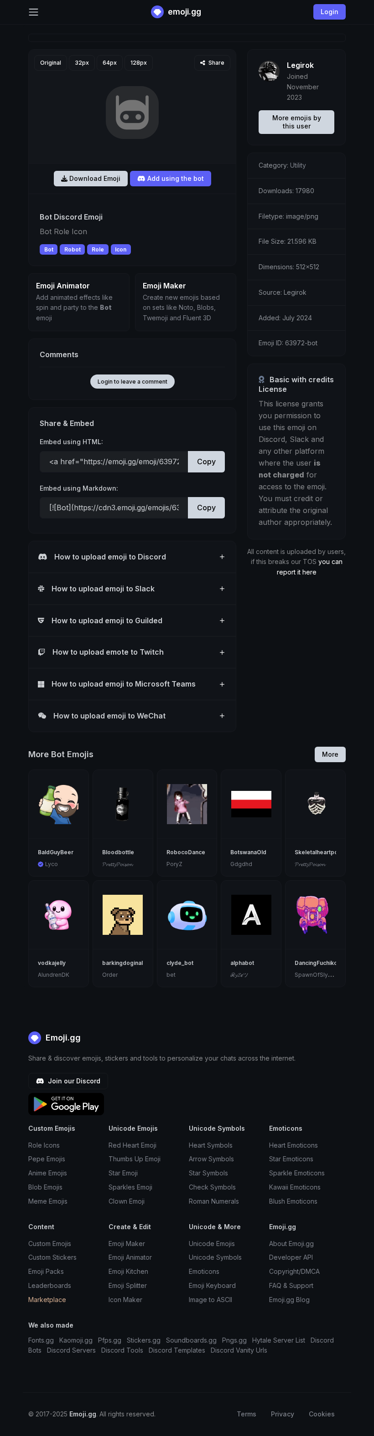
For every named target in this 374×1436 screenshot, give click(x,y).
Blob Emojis (45, 1187)
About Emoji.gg (291, 1243)
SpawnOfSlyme (316, 974)
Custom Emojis (49, 1243)
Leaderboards (49, 1285)
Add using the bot (174, 178)
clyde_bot (179, 962)
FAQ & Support (291, 1285)
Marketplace (47, 1299)
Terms (246, 1414)
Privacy (282, 1414)
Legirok (300, 65)
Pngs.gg (234, 1340)
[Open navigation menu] (33, 12)
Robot (72, 249)
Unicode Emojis (212, 1243)
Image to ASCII (210, 1299)
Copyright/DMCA (294, 1271)
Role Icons (44, 1145)
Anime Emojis (47, 1173)
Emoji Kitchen (128, 1271)
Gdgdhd (241, 864)
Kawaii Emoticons (295, 1187)
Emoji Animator (130, 1257)
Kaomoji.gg (76, 1340)
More (330, 754)
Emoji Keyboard (212, 1285)
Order (110, 974)
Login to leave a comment (132, 381)
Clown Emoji (127, 1201)
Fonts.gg (41, 1340)
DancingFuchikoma (320, 962)
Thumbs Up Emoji (135, 1159)
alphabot (242, 962)
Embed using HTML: (71, 442)
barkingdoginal (122, 962)
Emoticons (204, 1271)
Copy (206, 461)
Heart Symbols (211, 1145)
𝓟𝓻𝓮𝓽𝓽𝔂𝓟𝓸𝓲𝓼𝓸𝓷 (117, 864)
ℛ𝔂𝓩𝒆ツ (239, 974)
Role (98, 249)
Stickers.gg (144, 1340)
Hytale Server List (278, 1340)
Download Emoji (94, 178)
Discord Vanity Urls (239, 1350)
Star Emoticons (291, 1159)
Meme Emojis (48, 1201)
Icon (120, 249)
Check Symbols (212, 1187)
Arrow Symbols (211, 1159)
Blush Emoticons (293, 1201)
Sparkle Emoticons (297, 1173)
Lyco (51, 864)
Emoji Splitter (128, 1285)
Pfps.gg (109, 1340)
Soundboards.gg (191, 1340)
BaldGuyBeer (55, 852)
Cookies (322, 1414)
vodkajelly (52, 962)
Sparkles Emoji (130, 1187)
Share (215, 62)
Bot (48, 249)
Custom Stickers (52, 1257)
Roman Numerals (214, 1201)
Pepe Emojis (46, 1159)
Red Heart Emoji (132, 1145)
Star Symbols (208, 1173)
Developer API (291, 1257)
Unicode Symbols (215, 1257)
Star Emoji (123, 1173)
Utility (298, 165)
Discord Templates (177, 1350)
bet (171, 974)
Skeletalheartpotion (321, 852)
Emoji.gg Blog (289, 1299)
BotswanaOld (248, 852)
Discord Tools (122, 1350)
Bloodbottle (118, 852)
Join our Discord (73, 1081)
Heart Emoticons (293, 1145)
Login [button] (329, 11)
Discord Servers (71, 1350)
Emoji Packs (46, 1271)
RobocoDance (185, 852)
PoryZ (174, 864)
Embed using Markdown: (79, 488)
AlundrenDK (53, 974)
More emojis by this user (296, 122)
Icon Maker (125, 1299)
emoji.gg (183, 11)
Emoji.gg (62, 1037)
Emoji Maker (127, 1243)
